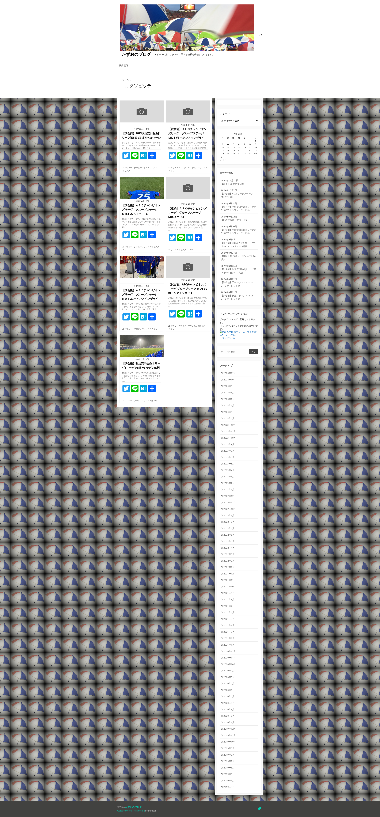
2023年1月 (229, 489)
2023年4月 (229, 470)
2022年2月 (229, 560)
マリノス (126, 170)
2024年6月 (229, 405)
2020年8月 (229, 677)
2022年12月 (229, 495)
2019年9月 (229, 748)
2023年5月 (229, 463)
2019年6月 (229, 767)
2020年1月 (229, 722)
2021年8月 (229, 599)
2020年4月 (229, 702)
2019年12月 (229, 728)
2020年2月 (229, 715)
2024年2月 (229, 418)
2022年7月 (229, 528)
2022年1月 (229, 567)
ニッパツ (128, 400)
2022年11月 (229, 502)
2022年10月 (229, 508)
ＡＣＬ (172, 170)
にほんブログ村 (227, 338)
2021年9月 (229, 592)
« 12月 (223, 159)
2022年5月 (229, 541)
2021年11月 (229, 579)
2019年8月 (229, 754)
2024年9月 (229, 385)
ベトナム (192, 167)
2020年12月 (229, 651)
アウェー (128, 167)
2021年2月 (229, 638)
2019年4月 (229, 780)
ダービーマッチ (141, 167)
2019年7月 (229, 761)
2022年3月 (229, 554)
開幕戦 (201, 325)
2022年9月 (229, 515)
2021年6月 (229, 612)
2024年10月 (229, 379)
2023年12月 (229, 424)
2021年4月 (229, 625)
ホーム (125, 80)
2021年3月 (229, 631)
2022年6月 (229, 534)
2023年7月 (229, 450)
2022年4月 (229, 547)
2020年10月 (229, 664)
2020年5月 (229, 696)
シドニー (138, 246)
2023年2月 (229, 483)
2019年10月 (229, 741)
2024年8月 (229, 392)
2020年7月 (229, 683)
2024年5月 (229, 411)
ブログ (152, 167)
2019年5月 (229, 773)
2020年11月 (229, 657)
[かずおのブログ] (187, 27)
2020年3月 (229, 709)
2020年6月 (229, 689)
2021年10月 (229, 586)
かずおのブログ (133, 807)
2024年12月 (229, 373)
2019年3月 (229, 786)
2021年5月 (229, 618)
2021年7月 (229, 605)
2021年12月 (229, 573)
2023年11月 (229, 431)
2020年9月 (229, 670)
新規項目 (123, 65)
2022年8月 (229, 521)
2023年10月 (229, 437)
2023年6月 (229, 457)
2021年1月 (229, 644)
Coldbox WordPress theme (131, 810)
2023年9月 (229, 444)
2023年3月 (229, 476)
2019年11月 (229, 735)
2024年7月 (229, 399)
